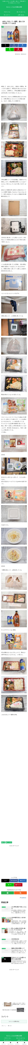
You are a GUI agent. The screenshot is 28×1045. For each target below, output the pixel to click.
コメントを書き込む (14, 1021)
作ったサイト (7, 1040)
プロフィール (7, 1038)
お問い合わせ (21, 1040)
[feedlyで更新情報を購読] (7, 892)
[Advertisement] (14, 70)
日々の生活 (9, 842)
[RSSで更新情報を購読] (20, 892)
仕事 (4, 842)
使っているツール (21, 1038)
